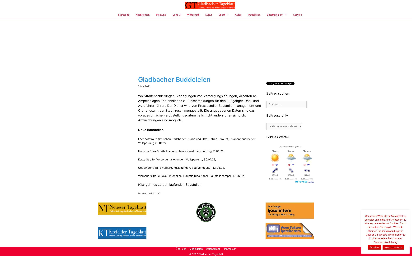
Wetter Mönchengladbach (291, 146)
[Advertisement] (206, 43)
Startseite (123, 14)
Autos (238, 14)
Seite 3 (177, 14)
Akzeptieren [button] (374, 247)
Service (297, 14)
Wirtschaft (193, 14)
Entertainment (275, 14)
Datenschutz (213, 248)
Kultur (208, 14)
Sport (222, 14)
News (144, 193)
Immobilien (254, 14)
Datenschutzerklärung (393, 247)
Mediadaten (196, 248)
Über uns (181, 248)
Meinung (161, 14)
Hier (141, 185)
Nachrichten (143, 14)
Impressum (230, 248)
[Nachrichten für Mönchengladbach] (210, 5)
